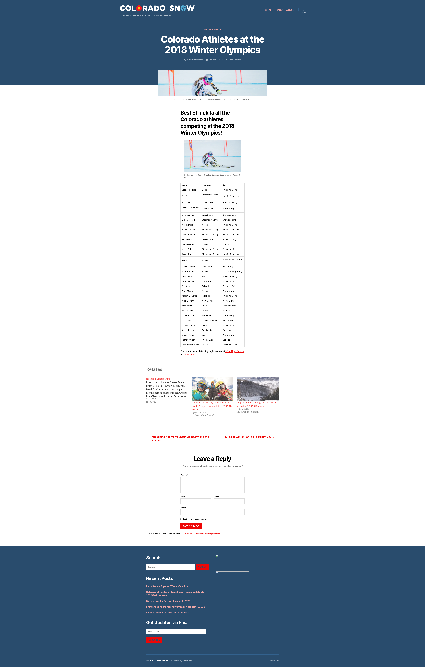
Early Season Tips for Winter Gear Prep (167, 586)
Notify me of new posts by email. (195, 519)
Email (216, 497)
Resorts (267, 10)
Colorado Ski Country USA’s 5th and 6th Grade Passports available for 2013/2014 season (212, 406)
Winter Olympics (212, 29)
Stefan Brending (204, 175)
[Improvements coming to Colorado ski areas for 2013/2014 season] (258, 389)
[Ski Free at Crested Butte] (167, 397)
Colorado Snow (161, 661)
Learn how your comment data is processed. (201, 534)
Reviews (280, 10)
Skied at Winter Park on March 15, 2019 (167, 612)
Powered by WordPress (181, 661)
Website (183, 508)
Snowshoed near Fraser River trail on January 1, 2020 (175, 606)
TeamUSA (188, 354)
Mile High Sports (234, 351)
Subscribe (154, 640)
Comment (185, 475)
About (289, 10)
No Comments (235, 60)
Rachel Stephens (196, 60)
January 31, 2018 (216, 60)
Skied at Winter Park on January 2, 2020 (168, 601)
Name (183, 497)
